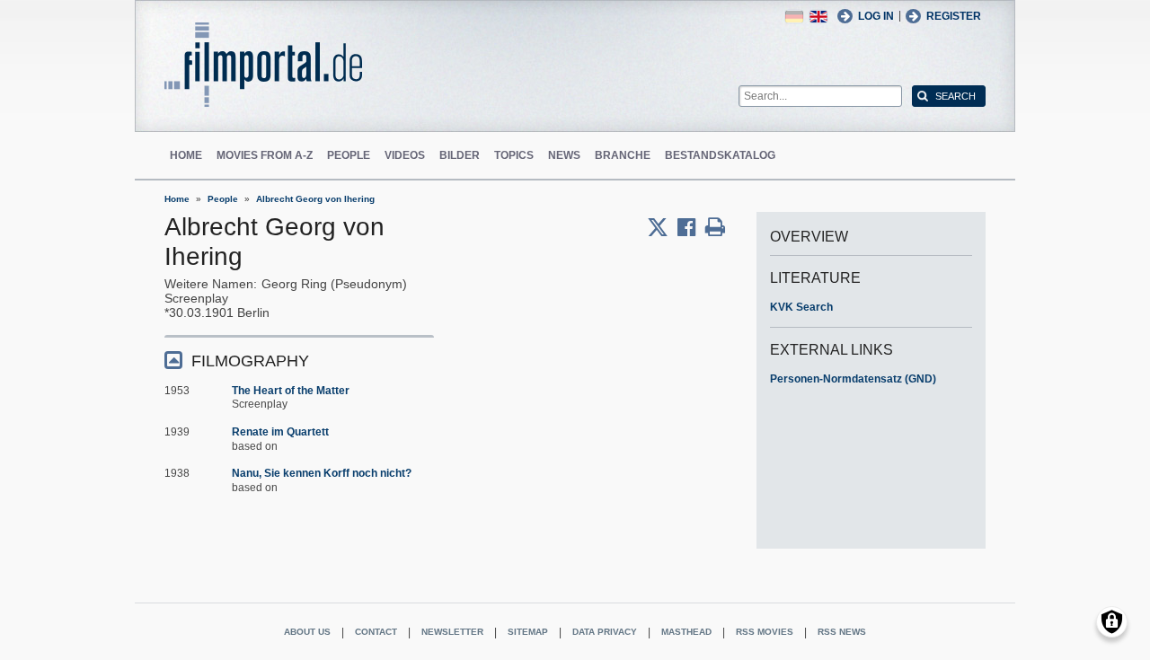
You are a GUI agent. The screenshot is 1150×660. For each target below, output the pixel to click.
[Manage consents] (1112, 622)
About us (307, 632)
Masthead (686, 632)
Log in (876, 16)
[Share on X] (662, 227)
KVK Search (801, 307)
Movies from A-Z (265, 155)
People (348, 155)
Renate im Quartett (280, 432)
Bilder (459, 155)
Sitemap (528, 632)
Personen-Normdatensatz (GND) (853, 379)
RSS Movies (764, 632)
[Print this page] (715, 227)
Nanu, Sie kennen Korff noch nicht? (321, 473)
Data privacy (604, 632)
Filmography (250, 361)
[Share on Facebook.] (691, 227)
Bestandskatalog (720, 155)
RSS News (842, 632)
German (794, 16)
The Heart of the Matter (290, 390)
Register (953, 16)
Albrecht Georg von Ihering (315, 199)
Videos (405, 155)
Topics (514, 155)
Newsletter (452, 632)
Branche (622, 155)
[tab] (299, 359)
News (564, 155)
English (818, 16)
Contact (376, 632)
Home (186, 155)
